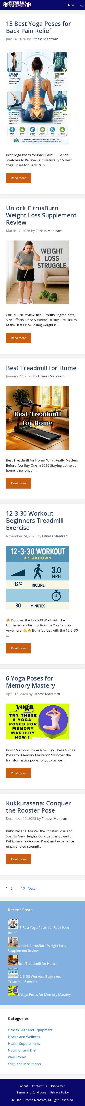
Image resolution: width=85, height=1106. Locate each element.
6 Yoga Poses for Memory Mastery (30, 681)
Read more (18, 178)
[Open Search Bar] (81, 5)
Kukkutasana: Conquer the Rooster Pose (38, 806)
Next (33, 888)
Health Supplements (24, 1043)
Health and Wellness (24, 1036)
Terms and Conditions (31, 1092)
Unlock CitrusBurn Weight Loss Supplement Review (41, 215)
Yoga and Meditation (24, 1063)
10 (23, 888)
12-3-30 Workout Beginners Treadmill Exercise (35, 520)
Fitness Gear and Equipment (30, 1030)
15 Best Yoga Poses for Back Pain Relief (38, 27)
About (24, 1086)
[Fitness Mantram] (16, 5)
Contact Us (39, 1086)
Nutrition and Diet (22, 1050)
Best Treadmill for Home (41, 368)
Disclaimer (58, 1086)
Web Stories (17, 1057)
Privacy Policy (59, 1092)
